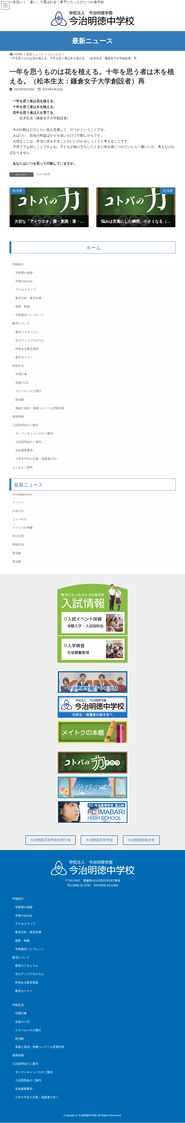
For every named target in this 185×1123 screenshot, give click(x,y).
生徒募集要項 (24, 450)
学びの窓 (18, 536)
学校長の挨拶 (24, 272)
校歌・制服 (22, 306)
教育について (21, 323)
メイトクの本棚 (22, 527)
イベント (18, 502)
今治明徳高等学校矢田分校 (50, 840)
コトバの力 (43, 174)
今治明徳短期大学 (141, 840)
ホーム (93, 247)
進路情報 (18, 416)
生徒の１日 (22, 1021)
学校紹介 (18, 264)
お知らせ (18, 510)
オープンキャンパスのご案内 (34, 433)
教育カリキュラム (27, 331)
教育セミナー (24, 357)
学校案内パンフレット (29, 315)
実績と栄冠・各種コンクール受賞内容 (40, 408)
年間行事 (21, 374)
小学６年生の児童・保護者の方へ (37, 458)
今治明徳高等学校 (99, 840)
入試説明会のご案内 (25, 424)
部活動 (19, 399)
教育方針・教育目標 (28, 298)
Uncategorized (22, 494)
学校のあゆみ (24, 281)
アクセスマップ (25, 289)
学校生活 (18, 365)
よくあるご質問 (22, 467)
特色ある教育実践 (27, 348)
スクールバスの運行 (28, 391)
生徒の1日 (22, 382)
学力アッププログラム (29, 340)
